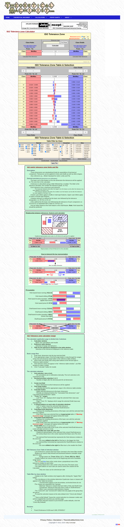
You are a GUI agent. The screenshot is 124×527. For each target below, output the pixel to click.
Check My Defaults (54, 160)
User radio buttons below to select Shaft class (80, 46)
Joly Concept (70, 523)
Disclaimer (57, 520)
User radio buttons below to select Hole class (29, 46)
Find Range (64, 42)
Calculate (55, 45)
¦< (23, 71)
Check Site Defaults (45, 160)
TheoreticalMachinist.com (73, 520)
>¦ (85, 71)
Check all (36, 158)
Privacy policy (45, 520)
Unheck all (40, 158)
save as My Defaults (63, 160)
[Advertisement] (112, 49)
